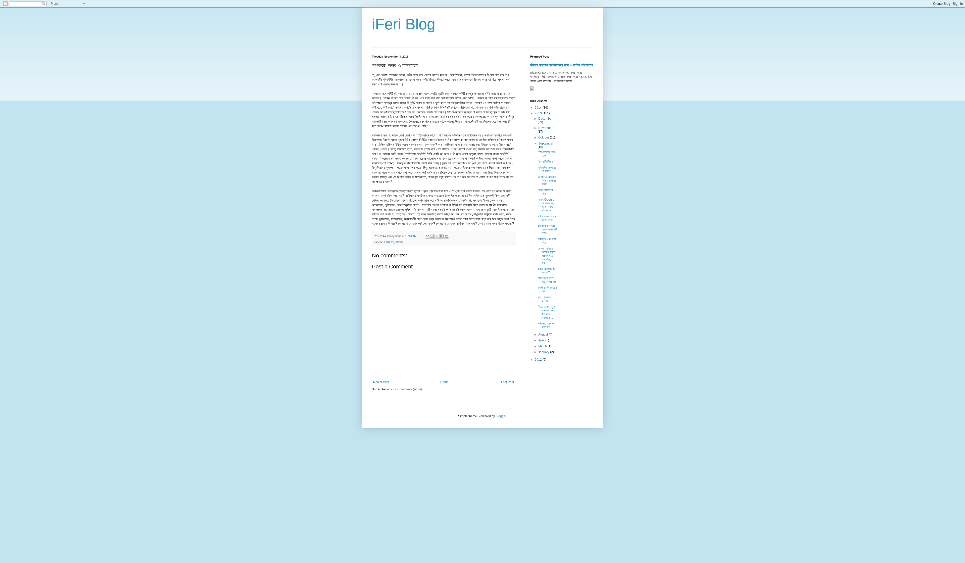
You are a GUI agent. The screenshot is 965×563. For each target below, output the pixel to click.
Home (444, 382)
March (543, 346)
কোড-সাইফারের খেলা (545, 191)
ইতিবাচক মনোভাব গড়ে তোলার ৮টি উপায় (547, 229)
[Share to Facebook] (441, 236)
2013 (539, 113)
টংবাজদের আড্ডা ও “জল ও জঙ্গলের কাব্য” (547, 180)
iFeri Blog (403, 24)
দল (392, 242)
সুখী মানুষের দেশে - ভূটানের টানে (547, 218)
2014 (539, 107)
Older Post (507, 382)
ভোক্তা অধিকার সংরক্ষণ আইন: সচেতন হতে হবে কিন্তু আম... (547, 256)
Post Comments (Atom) (406, 389)
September (545, 143)
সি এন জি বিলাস (545, 161)
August (543, 334)
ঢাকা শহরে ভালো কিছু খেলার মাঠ (547, 280)
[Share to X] (437, 236)
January (544, 352)
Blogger (501, 416)
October (544, 137)
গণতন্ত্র (386, 242)
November (545, 128)
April (541, 340)
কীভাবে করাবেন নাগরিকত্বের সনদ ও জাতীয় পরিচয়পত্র (561, 65)
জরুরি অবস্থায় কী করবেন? (546, 270)
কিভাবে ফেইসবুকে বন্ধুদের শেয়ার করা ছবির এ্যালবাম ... (546, 312)
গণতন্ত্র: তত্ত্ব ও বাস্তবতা (546, 325)
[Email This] (427, 236)
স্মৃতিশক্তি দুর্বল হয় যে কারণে (547, 169)
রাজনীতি (399, 242)
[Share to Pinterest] (446, 236)
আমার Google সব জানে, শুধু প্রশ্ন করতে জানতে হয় (546, 205)
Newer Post (381, 382)
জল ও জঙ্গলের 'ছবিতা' (544, 299)
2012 (539, 359)
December (545, 118)
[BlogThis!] (432, 236)
